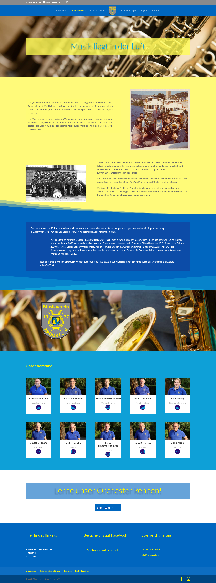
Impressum (31, 571)
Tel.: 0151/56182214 (151, 549)
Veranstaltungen (128, 10)
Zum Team (103, 507)
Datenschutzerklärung (50, 571)
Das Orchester (98, 10)
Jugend (144, 10)
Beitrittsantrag (82, 571)
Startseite (61, 10)
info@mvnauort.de (150, 555)
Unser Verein (77, 10)
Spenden (68, 571)
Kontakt (156, 10)
